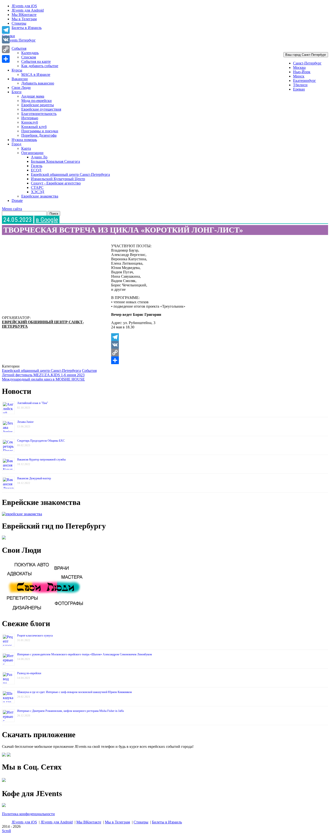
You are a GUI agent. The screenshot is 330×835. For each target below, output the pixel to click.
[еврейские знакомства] (22, 514)
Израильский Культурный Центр (58, 179)
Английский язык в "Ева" (32, 403)
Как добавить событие (39, 66)
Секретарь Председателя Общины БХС (41, 440)
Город (16, 144)
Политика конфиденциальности (28, 814)
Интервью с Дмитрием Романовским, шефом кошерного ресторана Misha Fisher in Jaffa (70, 711)
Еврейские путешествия (41, 109)
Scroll (6, 831)
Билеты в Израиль (27, 28)
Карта (26, 148)
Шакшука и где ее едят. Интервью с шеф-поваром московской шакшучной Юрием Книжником (74, 692)
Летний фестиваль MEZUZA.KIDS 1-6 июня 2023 (43, 375)
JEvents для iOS (24, 6)
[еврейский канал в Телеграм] (4, 782)
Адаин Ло (39, 157)
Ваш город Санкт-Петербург (305, 55)
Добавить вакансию (37, 83)
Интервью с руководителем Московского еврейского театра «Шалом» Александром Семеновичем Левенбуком (84, 654)
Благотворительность (39, 114)
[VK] (215, 345)
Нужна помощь (24, 140)
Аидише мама (32, 96)
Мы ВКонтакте (24, 15)
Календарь (30, 53)
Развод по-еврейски (29, 673)
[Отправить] (215, 360)
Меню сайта (12, 209)
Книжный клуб (34, 127)
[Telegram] (215, 337)
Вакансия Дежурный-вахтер (34, 478)
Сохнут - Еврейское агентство (56, 183)
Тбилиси (300, 85)
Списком (28, 57)
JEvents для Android (28, 10)
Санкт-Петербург (307, 63)
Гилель (36, 166)
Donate (17, 200)
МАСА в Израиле (35, 74)
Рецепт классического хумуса (35, 635)
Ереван (299, 89)
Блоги (17, 92)
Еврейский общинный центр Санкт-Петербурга (70, 174)
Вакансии (20, 79)
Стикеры (19, 23)
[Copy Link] (215, 352)
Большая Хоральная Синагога (55, 161)
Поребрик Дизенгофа (39, 135)
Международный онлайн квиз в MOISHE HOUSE (43, 379)
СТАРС (37, 187)
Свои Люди (21, 87)
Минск (298, 76)
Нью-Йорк (301, 72)
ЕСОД (36, 170)
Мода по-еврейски (36, 101)
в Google (47, 219)
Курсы (17, 70)
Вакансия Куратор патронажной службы (41, 459)
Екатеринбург (304, 80)
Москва (299, 67)
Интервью (29, 118)
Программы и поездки (39, 131)
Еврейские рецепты (37, 105)
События (19, 48)
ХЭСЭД (37, 192)
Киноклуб (29, 122)
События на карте (36, 61)
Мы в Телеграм (24, 19)
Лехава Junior (25, 422)
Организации (32, 153)
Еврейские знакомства (39, 196)
